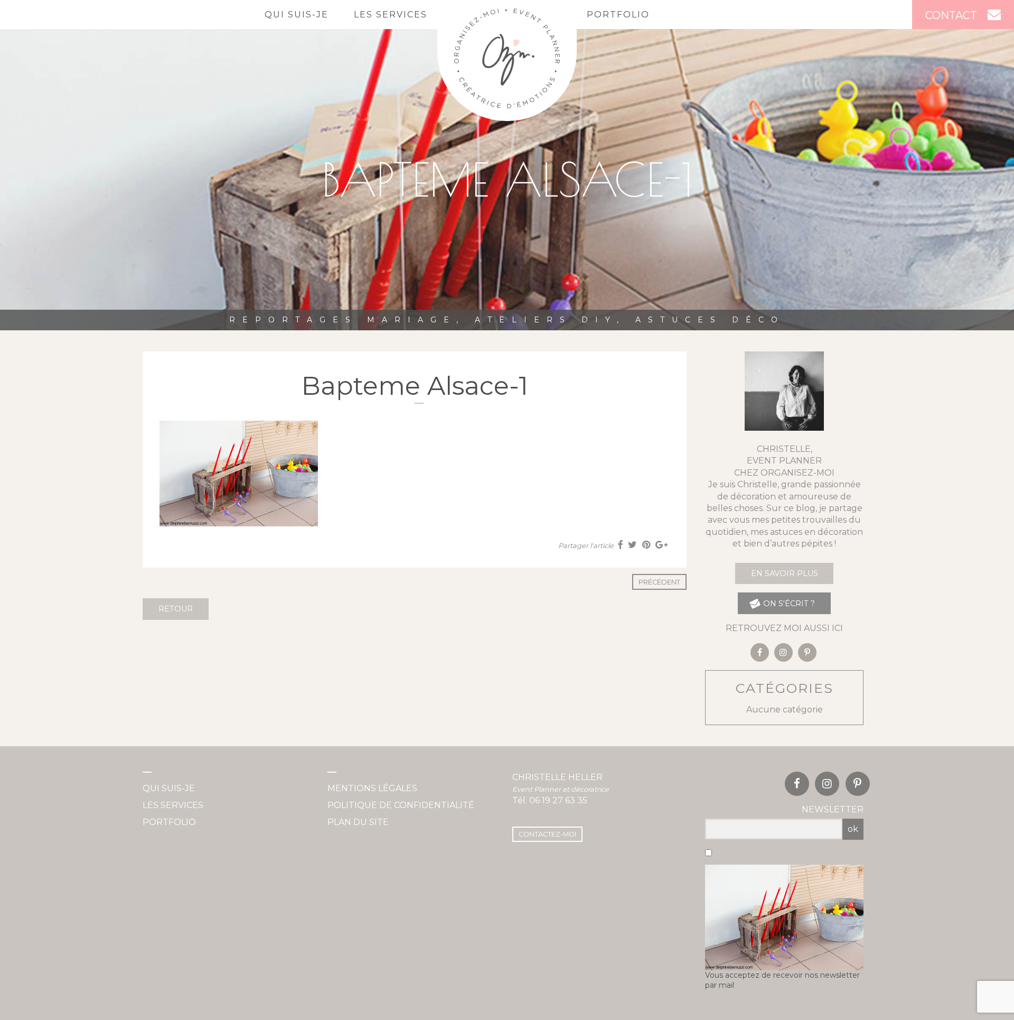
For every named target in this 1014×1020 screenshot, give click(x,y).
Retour (175, 609)
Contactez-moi (547, 834)
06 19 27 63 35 (558, 800)
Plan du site (358, 822)
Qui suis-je (296, 15)
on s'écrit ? (788, 603)
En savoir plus (784, 573)
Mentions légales (372, 788)
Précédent (659, 582)
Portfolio (618, 15)
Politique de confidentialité (400, 805)
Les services (390, 15)
